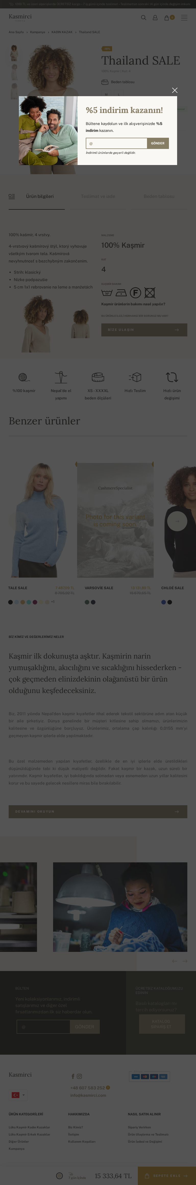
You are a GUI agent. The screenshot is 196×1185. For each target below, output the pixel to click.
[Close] (173, 90)
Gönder (157, 143)
